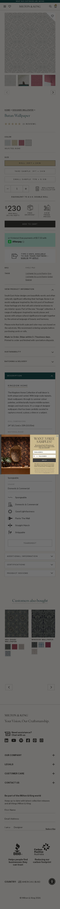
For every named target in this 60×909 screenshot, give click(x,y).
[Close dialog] (57, 436)
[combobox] (35, 456)
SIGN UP (44, 460)
